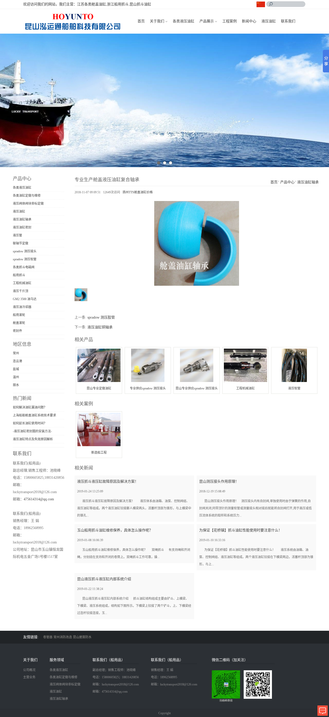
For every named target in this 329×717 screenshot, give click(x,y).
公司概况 (29, 670)
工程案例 (229, 21)
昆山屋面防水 (82, 637)
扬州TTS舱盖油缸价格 (138, 192)
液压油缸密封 (22, 227)
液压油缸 (268, 21)
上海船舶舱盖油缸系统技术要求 (34, 415)
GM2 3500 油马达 (24, 299)
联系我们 (288, 21)
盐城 (16, 369)
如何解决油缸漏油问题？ (30, 407)
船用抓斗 (19, 275)
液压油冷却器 (22, 307)
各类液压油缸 (183, 21)
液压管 (17, 235)
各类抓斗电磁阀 (23, 267)
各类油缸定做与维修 (27, 195)
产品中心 (287, 182)
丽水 (16, 385)
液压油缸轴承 (22, 219)
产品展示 (206, 21)
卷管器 (47, 637)
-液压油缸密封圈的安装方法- (32, 431)
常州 (16, 353)
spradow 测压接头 (24, 251)
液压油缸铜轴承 (100, 327)
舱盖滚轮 (19, 323)
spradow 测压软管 (24, 259)
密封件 (17, 331)
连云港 (17, 361)
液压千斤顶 (20, 291)
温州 (16, 377)
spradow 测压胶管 (101, 317)
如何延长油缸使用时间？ (30, 423)
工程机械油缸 (22, 283)
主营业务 (29, 677)
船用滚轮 (19, 315)
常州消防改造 (62, 637)
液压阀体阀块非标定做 (28, 203)
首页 (141, 21)
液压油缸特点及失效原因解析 (33, 439)
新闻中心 (249, 21)
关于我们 (157, 21)
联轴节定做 (20, 243)
